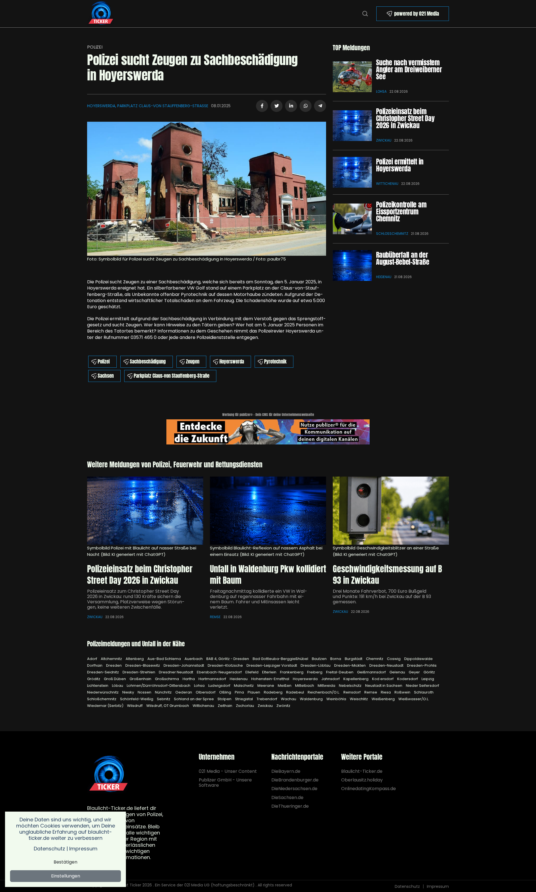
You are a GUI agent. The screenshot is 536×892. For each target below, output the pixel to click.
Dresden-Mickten (350, 665)
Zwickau (383, 140)
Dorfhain (95, 665)
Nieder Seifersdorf (422, 685)
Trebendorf (267, 699)
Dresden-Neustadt (386, 665)
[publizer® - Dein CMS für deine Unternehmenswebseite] (268, 431)
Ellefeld (252, 672)
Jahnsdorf (331, 678)
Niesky (128, 692)
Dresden (114, 665)
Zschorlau (245, 705)
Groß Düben (115, 678)
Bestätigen (65, 862)
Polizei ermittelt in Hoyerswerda (399, 165)
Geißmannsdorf (372, 672)
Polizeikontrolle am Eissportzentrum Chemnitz (401, 212)
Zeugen (192, 361)
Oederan (184, 692)
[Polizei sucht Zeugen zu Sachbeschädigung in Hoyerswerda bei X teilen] (277, 106)
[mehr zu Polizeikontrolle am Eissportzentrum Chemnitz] (352, 219)
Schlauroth (424, 692)
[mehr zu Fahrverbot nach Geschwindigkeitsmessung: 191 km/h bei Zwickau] (391, 511)
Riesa (386, 692)
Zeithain (225, 705)
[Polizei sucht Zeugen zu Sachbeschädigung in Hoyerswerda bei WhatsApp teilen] (306, 106)
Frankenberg (292, 672)
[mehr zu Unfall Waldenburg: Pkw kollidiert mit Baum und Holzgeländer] (268, 511)
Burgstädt (354, 658)
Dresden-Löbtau (316, 665)
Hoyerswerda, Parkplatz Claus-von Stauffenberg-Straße (147, 106)
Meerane (266, 685)
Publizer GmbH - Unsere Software (225, 782)
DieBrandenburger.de (295, 780)
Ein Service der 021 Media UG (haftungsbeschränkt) (205, 885)
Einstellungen (65, 876)
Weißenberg (384, 699)
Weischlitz (359, 699)
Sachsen (106, 375)
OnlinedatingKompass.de (368, 788)
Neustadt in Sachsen (384, 685)
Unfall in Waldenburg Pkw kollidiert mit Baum (268, 575)
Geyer (415, 672)
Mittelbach (305, 685)
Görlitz (429, 672)
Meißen (285, 685)
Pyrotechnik (275, 361)
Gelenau (397, 672)
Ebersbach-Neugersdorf (220, 672)
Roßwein (402, 692)
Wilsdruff (135, 705)
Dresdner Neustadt (176, 672)
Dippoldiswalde (418, 658)
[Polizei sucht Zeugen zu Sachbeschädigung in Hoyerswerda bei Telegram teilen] (320, 106)
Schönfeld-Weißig (137, 699)
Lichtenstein (98, 685)
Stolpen (224, 699)
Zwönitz (283, 705)
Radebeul (295, 692)
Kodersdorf (408, 678)
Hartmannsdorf (212, 678)
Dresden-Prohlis (422, 665)
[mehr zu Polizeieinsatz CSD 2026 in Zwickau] (145, 511)
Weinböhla (336, 699)
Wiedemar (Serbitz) (105, 705)
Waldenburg (312, 699)
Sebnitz (164, 699)
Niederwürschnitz (103, 692)
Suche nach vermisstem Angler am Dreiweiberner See (409, 70)
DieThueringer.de (290, 806)
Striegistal (244, 699)
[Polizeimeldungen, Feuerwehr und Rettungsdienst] (100, 13)
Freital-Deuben (340, 672)
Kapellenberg (356, 678)
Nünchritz (164, 692)
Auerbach (194, 658)
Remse (215, 616)
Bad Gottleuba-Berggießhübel (281, 658)
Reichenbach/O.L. (324, 692)
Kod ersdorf (383, 678)
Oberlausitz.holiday (362, 780)
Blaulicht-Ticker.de (361, 771)
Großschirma (167, 678)
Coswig (394, 658)
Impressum (438, 886)
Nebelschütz (350, 685)
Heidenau (383, 276)
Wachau (289, 699)
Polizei (94, 47)
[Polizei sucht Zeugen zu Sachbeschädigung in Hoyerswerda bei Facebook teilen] (262, 106)
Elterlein (269, 672)
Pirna (240, 692)
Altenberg (135, 658)
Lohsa (381, 91)
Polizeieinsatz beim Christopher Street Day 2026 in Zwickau (405, 118)
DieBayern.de (285, 771)
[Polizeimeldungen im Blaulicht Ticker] (108, 774)
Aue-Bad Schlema (164, 658)
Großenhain (141, 678)
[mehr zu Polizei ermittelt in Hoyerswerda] (352, 172)
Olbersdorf (206, 692)
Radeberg (273, 692)
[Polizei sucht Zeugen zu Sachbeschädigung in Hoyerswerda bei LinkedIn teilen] (291, 106)
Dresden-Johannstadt (184, 665)
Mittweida (327, 685)
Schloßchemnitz (392, 233)
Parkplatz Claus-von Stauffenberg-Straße (171, 375)
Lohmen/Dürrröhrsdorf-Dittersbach (159, 685)
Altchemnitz (112, 658)
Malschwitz (244, 685)
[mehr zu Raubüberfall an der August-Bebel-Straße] (352, 265)
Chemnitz (375, 658)
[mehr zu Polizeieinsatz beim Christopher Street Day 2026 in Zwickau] (352, 125)
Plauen (254, 692)
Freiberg (315, 672)
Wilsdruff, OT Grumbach (168, 705)
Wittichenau (387, 183)
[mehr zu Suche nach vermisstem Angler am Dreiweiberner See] (352, 76)
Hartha (189, 678)
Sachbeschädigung (148, 361)
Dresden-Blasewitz (143, 665)
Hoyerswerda (231, 361)
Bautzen (319, 658)
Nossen (145, 692)
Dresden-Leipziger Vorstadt (272, 665)
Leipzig (428, 678)
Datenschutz (407, 886)
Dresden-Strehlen (139, 672)
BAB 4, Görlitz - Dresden (228, 658)
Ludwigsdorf (219, 685)
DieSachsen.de (287, 797)
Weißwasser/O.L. (413, 699)
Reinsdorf (352, 692)
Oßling (225, 692)
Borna (336, 658)
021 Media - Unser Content (228, 771)
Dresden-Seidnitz (103, 672)
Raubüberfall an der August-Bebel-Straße (402, 258)
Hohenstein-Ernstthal (270, 678)
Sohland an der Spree (194, 699)
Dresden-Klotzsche (226, 665)
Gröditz (94, 678)
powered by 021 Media (416, 13)
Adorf (92, 658)
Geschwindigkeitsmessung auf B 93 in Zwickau (387, 575)
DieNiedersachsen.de (294, 788)
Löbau (118, 685)
